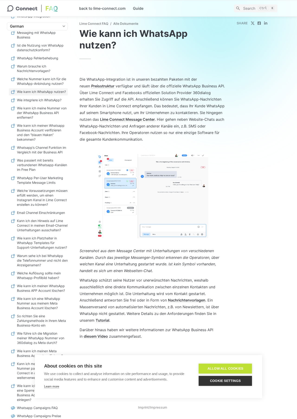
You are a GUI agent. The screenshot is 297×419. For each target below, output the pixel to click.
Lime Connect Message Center (127, 119)
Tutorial (102, 320)
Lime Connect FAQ (93, 23)
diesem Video (96, 336)
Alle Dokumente (125, 23)
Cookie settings (225, 381)
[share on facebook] (259, 23)
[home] (39, 8)
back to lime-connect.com (102, 8)
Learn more (51, 386)
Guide (138, 8)
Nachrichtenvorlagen (186, 300)
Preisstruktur (102, 86)
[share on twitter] (253, 23)
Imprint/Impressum (152, 407)
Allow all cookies (225, 368)
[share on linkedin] (266, 23)
